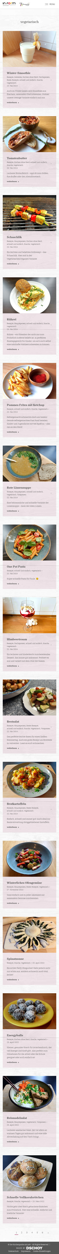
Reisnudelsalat (17, 1118)
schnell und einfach (27, 80)
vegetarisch (11, 83)
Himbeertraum (17, 639)
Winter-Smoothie (18, 73)
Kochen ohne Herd (30, 77)
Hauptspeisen (20, 241)
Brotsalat (13, 721)
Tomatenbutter (17, 158)
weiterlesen (12, 102)
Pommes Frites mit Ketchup (25, 405)
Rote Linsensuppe (19, 487)
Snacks (40, 80)
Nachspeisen (44, 77)
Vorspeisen (21, 494)
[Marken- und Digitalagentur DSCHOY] (29, 1249)
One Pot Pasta (16, 566)
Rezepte (10, 77)
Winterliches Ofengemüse (24, 883)
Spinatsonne (15, 959)
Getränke (18, 77)
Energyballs (15, 1035)
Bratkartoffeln (16, 804)
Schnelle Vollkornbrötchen (25, 1197)
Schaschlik (14, 237)
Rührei (11, 319)
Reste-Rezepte (13, 80)
